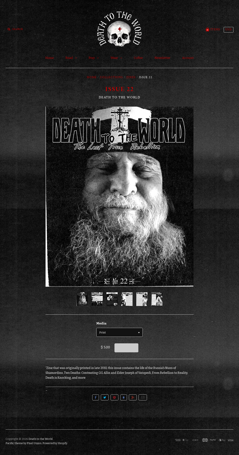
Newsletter (162, 58)
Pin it (114, 397)
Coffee (138, 58)
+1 (133, 397)
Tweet (105, 397)
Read (69, 58)
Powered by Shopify (55, 443)
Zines (131, 77)
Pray (92, 58)
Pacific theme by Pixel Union (23, 443)
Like (95, 397)
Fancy (123, 397)
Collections (111, 77)
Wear (115, 58)
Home (49, 58)
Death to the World (119, 97)
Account (188, 58)
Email (143, 397)
